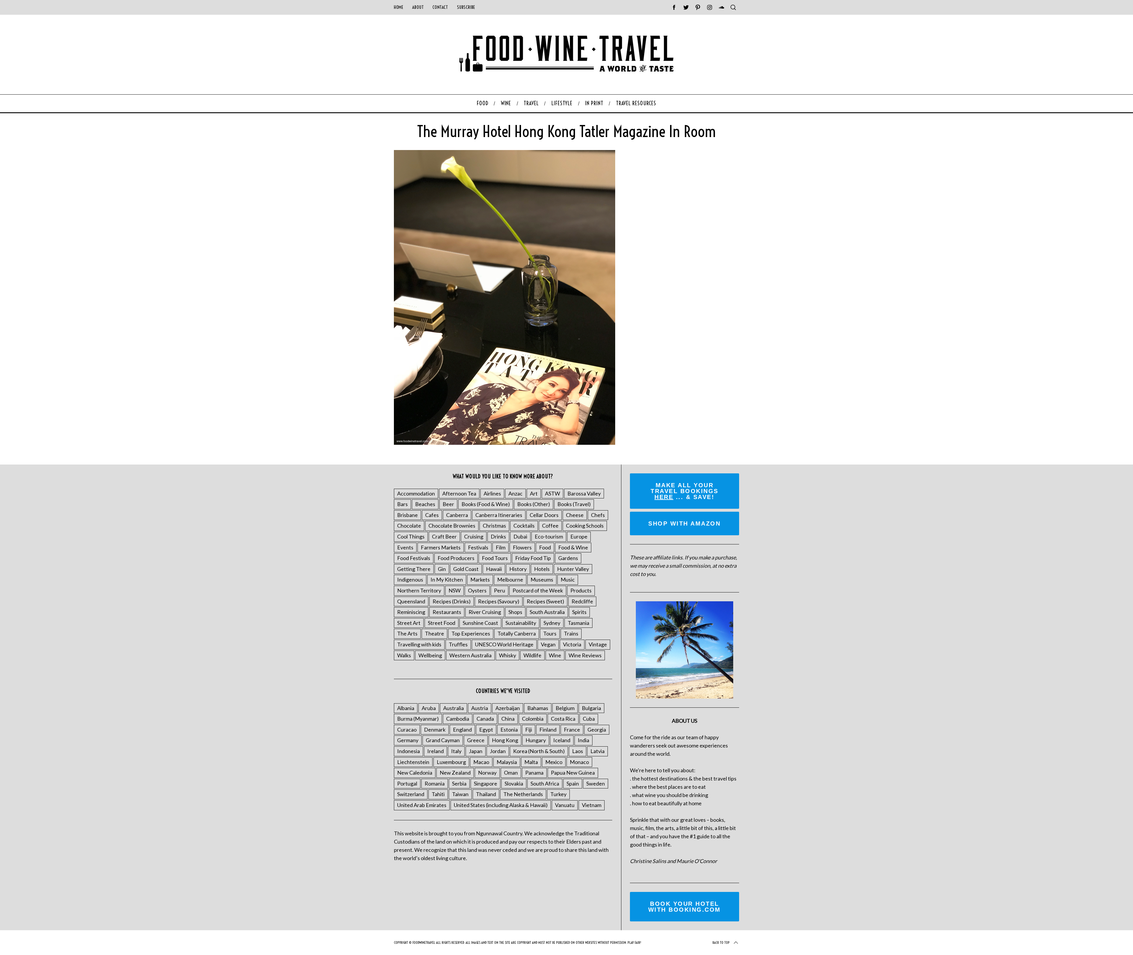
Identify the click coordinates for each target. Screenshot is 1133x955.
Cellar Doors (544, 515)
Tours (549, 633)
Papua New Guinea (573, 772)
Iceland (561, 740)
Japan (475, 751)
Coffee (550, 525)
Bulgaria (591, 708)
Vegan (548, 644)
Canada (485, 718)
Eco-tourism (549, 536)
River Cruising (485, 612)
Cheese (575, 515)
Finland (547, 729)
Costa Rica (563, 718)
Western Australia (470, 655)
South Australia (547, 612)
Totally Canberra (516, 633)
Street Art (408, 623)
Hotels (542, 569)
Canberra (457, 515)
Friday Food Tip (533, 558)
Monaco (579, 762)
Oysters (477, 590)
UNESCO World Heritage (504, 644)
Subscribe (466, 7)
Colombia (532, 718)
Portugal (407, 783)
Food (545, 547)
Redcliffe (582, 601)
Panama (534, 772)
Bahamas (537, 708)
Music (568, 579)
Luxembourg (451, 762)
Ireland (435, 751)
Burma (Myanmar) (418, 718)
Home (398, 7)
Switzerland (410, 794)
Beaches (425, 504)
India (583, 740)
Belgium (565, 708)
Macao (481, 762)
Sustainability (520, 623)
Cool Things (411, 536)
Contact (440, 7)
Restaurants (447, 612)
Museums (542, 579)
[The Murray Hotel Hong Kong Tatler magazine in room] (504, 442)
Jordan (498, 751)
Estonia (509, 729)
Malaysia (507, 762)
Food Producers (456, 558)
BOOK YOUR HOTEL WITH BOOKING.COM (684, 906)
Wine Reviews (585, 655)
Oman (511, 772)
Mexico (553, 762)
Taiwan (460, 794)
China (508, 718)
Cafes (432, 515)
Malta (531, 762)
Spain (572, 783)
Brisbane (407, 515)
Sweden (595, 783)
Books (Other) (533, 504)
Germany (407, 740)
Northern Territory (419, 590)
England (462, 729)
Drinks (498, 536)
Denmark (435, 729)
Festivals (478, 547)
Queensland (411, 601)
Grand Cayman (443, 740)
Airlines (492, 493)
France (572, 729)
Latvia (597, 751)
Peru (499, 590)
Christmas (494, 525)
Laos (577, 751)
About (418, 7)
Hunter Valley (573, 569)
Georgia (596, 729)
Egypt (486, 729)
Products (581, 590)
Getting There (413, 569)
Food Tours (495, 558)
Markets (480, 579)
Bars (402, 504)
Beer (448, 504)
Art (534, 493)
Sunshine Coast (480, 623)
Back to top (721, 942)
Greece (475, 740)
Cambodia (457, 718)
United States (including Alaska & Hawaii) (501, 805)
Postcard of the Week (538, 590)
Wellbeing (430, 655)
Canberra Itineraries (498, 515)
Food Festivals (413, 558)
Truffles (458, 644)
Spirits (579, 612)
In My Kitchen (446, 579)
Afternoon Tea (459, 493)
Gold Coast (466, 569)
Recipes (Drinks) (452, 601)
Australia (453, 708)
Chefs (598, 515)
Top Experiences (470, 633)
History (518, 569)
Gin (442, 569)
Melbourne (510, 579)
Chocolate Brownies (451, 525)
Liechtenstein (413, 762)
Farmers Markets (441, 547)
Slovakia (514, 783)
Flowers (522, 547)
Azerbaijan (507, 708)
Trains (571, 633)
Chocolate (409, 525)
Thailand (486, 794)
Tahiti (438, 794)
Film (500, 547)
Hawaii (494, 569)
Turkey (558, 794)
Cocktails (524, 525)
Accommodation (416, 493)
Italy (456, 751)
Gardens (568, 558)
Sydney (551, 623)
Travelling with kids (419, 644)
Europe (578, 536)
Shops (515, 612)
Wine (555, 655)
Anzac (515, 493)
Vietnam (591, 805)
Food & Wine (573, 547)
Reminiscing (411, 612)
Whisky (507, 655)
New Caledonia (414, 772)
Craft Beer (444, 536)
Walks (404, 655)
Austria (479, 708)
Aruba (429, 708)
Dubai (520, 536)
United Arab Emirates (421, 805)
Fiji (528, 729)
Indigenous (410, 579)
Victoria (572, 644)
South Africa (545, 783)
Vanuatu (564, 805)
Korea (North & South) (539, 751)
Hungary (535, 740)
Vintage (598, 644)
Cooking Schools (585, 525)
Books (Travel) (574, 504)
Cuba (589, 718)
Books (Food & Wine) (485, 504)
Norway (487, 772)
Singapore (485, 783)
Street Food (441, 623)
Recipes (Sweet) (545, 601)
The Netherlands (523, 794)
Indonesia (408, 751)
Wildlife (532, 655)
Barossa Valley (584, 493)
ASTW (552, 493)
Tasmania (578, 623)
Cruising (473, 536)
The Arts (407, 633)
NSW (454, 590)
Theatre (434, 633)
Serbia (459, 783)
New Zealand (455, 772)
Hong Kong (505, 740)
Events (405, 547)
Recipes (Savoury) (498, 601)
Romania (435, 783)
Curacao (407, 729)
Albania (405, 708)
